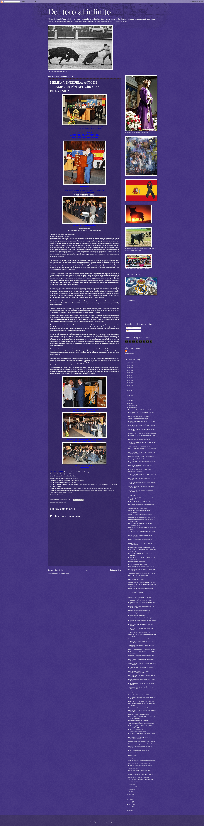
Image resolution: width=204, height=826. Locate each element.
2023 (128, 370)
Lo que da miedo (132, 755)
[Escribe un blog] (76, 500)
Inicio (86, 570)
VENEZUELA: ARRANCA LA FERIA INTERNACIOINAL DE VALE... (137, 730)
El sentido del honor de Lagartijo (136, 615)
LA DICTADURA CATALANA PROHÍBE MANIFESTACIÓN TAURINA (138, 576)
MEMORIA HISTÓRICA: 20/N (136, 579)
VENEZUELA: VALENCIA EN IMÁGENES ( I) (139, 632)
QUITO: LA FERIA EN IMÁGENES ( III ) (138, 416)
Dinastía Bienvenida (60, 502)
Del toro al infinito (79, 11)
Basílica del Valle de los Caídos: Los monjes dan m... (141, 701)
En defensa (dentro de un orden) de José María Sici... (142, 433)
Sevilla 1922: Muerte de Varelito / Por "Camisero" (140, 774)
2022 (128, 372)
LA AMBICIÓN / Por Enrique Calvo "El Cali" (139, 439)
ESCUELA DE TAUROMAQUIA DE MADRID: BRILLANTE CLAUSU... (139, 738)
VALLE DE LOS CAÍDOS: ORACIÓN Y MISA (139, 600)
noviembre (131, 407)
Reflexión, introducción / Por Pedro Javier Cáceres (141, 409)
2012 (128, 398)
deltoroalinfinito (132, 351)
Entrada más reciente (55, 570)
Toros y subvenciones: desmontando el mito (139, 638)
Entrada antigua (115, 570)
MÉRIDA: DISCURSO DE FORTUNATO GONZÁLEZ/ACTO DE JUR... (138, 672)
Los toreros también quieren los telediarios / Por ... (141, 744)
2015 (128, 390)
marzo (130, 802)
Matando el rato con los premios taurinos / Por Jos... (141, 566)
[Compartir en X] (78, 500)
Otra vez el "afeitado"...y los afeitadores (138, 714)
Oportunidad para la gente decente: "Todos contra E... (142, 741)
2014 (128, 393)
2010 (128, 403)
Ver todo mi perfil (129, 353)
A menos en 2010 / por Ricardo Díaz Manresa (140, 597)
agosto (130, 789)
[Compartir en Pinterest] (82, 500)
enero (130, 807)
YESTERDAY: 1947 (133, 768)
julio (130, 791)
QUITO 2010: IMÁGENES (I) (135, 471)
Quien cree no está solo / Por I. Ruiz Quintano (140, 707)
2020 (128, 378)
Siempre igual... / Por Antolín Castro (137, 459)
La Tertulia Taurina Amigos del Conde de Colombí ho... (142, 502)
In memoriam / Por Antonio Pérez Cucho (138, 750)
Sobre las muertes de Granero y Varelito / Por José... (142, 760)
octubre (131, 784)
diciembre (131, 405)
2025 (128, 365)
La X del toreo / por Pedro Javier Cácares (139, 610)
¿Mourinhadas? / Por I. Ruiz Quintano (138, 508)
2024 (128, 367)
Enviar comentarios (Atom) (62, 573)
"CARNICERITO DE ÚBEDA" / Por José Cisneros (141, 723)
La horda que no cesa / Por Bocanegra (138, 720)
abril (130, 799)
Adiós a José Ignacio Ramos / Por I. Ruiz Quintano (141, 618)
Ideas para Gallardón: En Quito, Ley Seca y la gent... (141, 456)
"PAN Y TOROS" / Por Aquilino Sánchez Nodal (140, 514)
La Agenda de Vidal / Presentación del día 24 (139, 595)
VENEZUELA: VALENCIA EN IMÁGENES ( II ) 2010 (141, 573)
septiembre (132, 786)
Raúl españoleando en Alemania (136, 561)
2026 (128, 362)
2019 (128, 380)
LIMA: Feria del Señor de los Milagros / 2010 (139, 763)
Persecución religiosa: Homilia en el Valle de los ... (141, 695)
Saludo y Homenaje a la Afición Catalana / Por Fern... (141, 582)
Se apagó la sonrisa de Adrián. (136, 758)
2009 (128, 810)
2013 (128, 395)
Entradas (130, 327)
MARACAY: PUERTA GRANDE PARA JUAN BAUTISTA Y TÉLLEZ (139, 771)
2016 (128, 388)
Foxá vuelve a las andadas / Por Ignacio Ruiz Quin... (141, 547)
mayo (130, 796)
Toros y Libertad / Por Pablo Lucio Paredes (139, 446)
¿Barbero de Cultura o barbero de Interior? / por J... (141, 649)
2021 (128, 375)
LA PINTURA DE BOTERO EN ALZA (137, 564)
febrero (131, 804)
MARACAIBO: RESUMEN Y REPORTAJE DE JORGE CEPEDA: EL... (140, 536)
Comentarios (131, 331)
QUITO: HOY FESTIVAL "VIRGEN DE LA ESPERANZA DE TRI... (139, 511)
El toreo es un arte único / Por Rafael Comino (140, 765)
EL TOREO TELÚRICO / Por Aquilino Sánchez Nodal (142, 753)
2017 (128, 385)
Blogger (111, 822)
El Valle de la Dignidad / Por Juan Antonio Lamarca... (141, 613)
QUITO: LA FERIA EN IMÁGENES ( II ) (138, 418)
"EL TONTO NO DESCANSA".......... (137, 592)
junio (130, 794)
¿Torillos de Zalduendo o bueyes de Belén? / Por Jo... (142, 517)
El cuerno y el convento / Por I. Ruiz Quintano (140, 469)
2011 (128, 400)
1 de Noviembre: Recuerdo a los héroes (138, 777)
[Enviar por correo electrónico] (74, 500)
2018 (128, 383)
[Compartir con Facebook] (80, 500)
